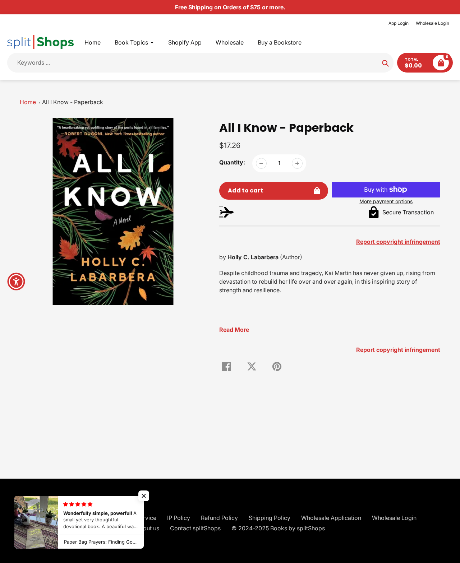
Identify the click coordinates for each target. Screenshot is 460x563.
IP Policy (178, 517)
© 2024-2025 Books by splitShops (278, 528)
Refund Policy (219, 517)
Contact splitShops (195, 528)
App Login (398, 23)
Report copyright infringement (398, 349)
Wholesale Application (331, 517)
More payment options (386, 201)
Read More (234, 329)
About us (147, 528)
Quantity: (232, 162)
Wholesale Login (432, 23)
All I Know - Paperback (72, 102)
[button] (143, 495)
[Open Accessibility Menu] (16, 281)
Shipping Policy (269, 517)
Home (28, 102)
